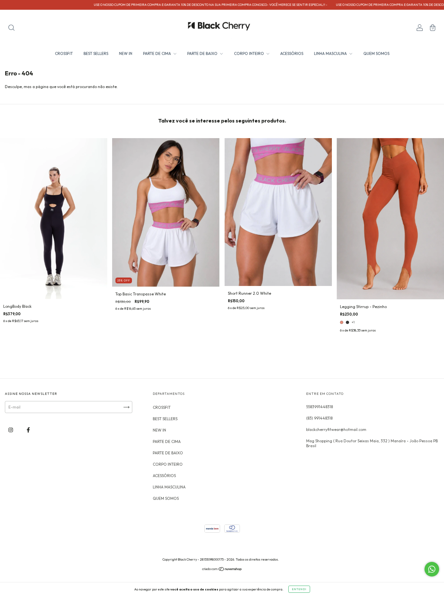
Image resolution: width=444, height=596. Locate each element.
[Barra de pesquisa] (11, 28)
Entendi (299, 589)
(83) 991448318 (319, 418)
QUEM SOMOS (376, 53)
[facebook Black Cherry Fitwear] (28, 430)
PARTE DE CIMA (157, 53)
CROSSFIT (64, 53)
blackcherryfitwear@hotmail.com (336, 429)
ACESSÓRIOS (291, 53)
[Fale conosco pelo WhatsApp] (431, 569)
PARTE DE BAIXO (202, 53)
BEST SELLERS (96, 53)
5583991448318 (319, 406)
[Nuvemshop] (222, 569)
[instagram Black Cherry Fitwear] (11, 430)
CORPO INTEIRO (249, 53)
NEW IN (125, 53)
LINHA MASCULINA (331, 53)
